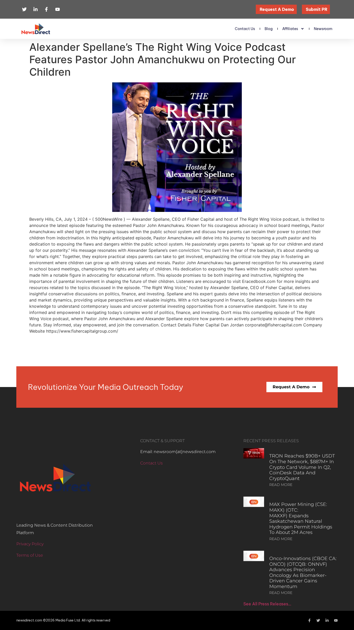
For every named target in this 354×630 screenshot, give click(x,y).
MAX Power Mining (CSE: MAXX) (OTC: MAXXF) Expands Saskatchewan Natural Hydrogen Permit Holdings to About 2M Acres (300, 518)
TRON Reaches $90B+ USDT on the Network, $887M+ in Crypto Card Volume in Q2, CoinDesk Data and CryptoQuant (302, 467)
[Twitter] (318, 620)
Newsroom (323, 28)
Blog (269, 28)
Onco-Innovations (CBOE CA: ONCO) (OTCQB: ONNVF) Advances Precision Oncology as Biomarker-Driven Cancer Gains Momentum (303, 572)
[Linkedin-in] (327, 620)
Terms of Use (29, 555)
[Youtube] (336, 620)
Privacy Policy (30, 543)
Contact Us (245, 28)
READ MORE (280, 484)
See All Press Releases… (267, 603)
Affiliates (290, 28)
